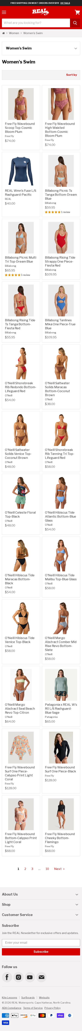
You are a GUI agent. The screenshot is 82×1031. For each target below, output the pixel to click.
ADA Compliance (11, 1007)
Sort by (71, 75)
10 (47, 869)
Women (14, 33)
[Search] (75, 23)
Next (58, 869)
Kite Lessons (9, 997)
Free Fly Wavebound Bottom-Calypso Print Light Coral (21, 838)
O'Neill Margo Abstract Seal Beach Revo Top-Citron (20, 708)
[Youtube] (29, 977)
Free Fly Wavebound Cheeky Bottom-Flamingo (60, 838)
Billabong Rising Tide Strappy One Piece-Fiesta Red (60, 261)
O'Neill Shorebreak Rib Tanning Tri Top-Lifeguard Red (59, 454)
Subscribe (41, 951)
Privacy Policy (52, 1007)
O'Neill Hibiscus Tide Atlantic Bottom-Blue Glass (60, 516)
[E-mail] (41, 977)
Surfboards (28, 997)
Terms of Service (33, 1007)
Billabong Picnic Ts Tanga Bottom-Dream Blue (61, 194)
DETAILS (65, 3)
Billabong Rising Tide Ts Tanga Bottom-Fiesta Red (20, 324)
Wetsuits (44, 997)
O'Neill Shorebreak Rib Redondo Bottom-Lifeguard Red (20, 387)
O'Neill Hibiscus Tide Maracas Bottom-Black (20, 579)
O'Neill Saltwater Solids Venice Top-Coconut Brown (18, 454)
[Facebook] (7, 977)
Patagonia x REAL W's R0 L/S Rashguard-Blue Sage (61, 708)
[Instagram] (18, 977)
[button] (53, 212)
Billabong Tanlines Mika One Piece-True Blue (60, 324)
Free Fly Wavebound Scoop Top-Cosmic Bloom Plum (20, 128)
